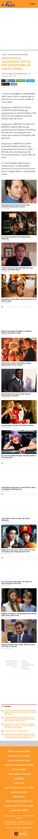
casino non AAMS (19, 792)
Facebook (11, 80)
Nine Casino (19, 796)
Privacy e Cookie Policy (19, 751)
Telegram (31, 80)
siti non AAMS (19, 769)
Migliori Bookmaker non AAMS (19, 805)
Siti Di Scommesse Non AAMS (19, 787)
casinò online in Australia (19, 774)
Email (14, 84)
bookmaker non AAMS (19, 756)
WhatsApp (21, 80)
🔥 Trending (5, 706)
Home (4, 54)
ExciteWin (19, 778)
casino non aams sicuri (19, 760)
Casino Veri (19, 783)
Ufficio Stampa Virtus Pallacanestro (14, 73)
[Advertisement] (19, 31)
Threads (6, 84)
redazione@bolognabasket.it (22, 828)
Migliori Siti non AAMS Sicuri (19, 801)
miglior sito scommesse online (19, 765)
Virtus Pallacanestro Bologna (18, 54)
